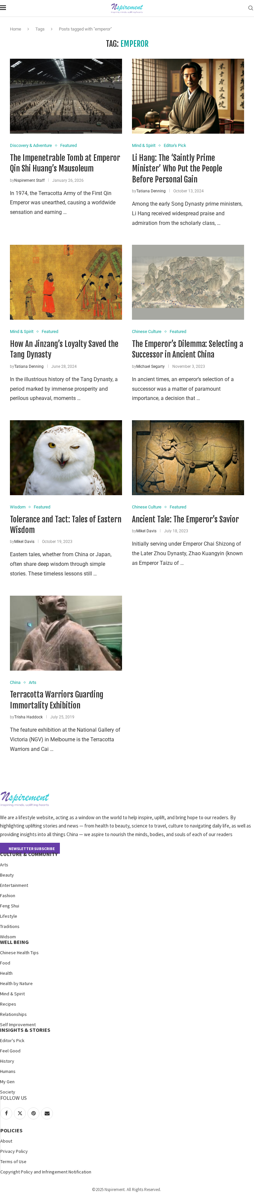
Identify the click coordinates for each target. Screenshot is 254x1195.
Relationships (13, 1014)
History (7, 1061)
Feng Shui (9, 905)
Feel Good (10, 1050)
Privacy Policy (14, 1151)
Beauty (7, 875)
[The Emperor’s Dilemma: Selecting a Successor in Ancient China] (188, 282)
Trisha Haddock (28, 717)
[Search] (250, 8)
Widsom (8, 936)
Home (15, 29)
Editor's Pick (12, 1040)
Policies (11, 1130)
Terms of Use (13, 1161)
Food (5, 963)
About (6, 1141)
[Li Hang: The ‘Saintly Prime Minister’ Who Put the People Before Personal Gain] (188, 96)
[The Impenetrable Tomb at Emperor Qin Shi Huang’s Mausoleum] (66, 96)
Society (7, 1092)
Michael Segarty (150, 366)
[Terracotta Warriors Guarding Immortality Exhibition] (66, 633)
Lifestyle (8, 916)
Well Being (14, 942)
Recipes (8, 1004)
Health (6, 973)
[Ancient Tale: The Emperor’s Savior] (188, 457)
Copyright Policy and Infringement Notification (45, 1171)
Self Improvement (18, 1024)
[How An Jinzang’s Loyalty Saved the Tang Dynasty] (66, 282)
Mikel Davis (24, 541)
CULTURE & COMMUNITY (29, 854)
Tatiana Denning (151, 191)
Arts (4, 864)
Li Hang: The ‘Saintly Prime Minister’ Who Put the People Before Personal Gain (177, 168)
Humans (8, 1071)
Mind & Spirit (12, 993)
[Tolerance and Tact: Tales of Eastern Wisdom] (66, 457)
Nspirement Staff (29, 180)
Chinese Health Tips (19, 952)
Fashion (7, 895)
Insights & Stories (25, 1029)
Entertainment (14, 885)
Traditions (10, 926)
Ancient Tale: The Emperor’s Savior (185, 519)
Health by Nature (16, 983)
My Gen (7, 1081)
